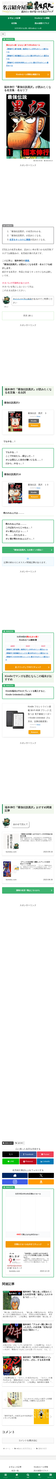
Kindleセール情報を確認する (28, 74)
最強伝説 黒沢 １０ (38, 485)
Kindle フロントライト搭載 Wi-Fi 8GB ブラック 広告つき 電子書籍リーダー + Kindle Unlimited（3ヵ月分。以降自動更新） (40, 713)
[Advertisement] (28, 195)
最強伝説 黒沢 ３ (37, 413)
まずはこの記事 (15, 1467)
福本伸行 (20, 1143)
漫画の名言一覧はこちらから (28, 890)
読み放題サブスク (41, 1471)
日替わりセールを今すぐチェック (28, 1244)
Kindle (34, 421)
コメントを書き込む (28, 1440)
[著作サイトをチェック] (15, 1175)
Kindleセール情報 (41, 1467)
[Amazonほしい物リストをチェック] (41, 1181)
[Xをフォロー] (41, 1175)
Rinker (38, 416)
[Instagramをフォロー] (15, 1181)
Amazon (34, 425)
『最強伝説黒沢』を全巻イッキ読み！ (28, 550)
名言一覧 (15, 1471)
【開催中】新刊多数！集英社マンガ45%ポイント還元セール (26, 649)
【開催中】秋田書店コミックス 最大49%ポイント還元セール (26, 653)
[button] (50, 770)
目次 (25, 315)
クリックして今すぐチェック (29, 667)
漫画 (27, 261)
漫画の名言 (9, 1143)
